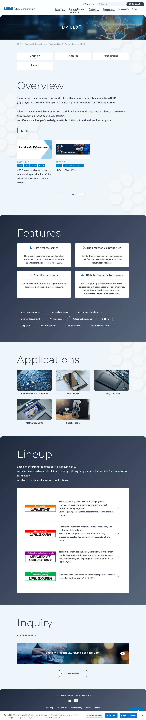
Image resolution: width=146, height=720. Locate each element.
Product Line (73, 673)
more (73, 194)
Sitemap (49, 707)
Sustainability (123, 9)
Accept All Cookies (128, 715)
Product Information (94, 10)
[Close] (143, 715)
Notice (88, 707)
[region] (73, 715)
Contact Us (137, 4)
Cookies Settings (94, 715)
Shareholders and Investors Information (76, 11)
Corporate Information (60, 10)
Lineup (35, 65)
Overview (35, 55)
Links (97, 707)
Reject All (111, 715)
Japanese (89, 4)
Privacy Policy (76, 707)
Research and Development (109, 10)
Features (73, 55)
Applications (111, 55)
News (134, 9)
